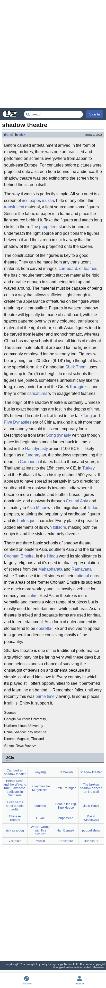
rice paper (31, 200)
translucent (14, 207)
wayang (40, 772)
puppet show (91, 830)
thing (8, 134)
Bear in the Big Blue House (65, 805)
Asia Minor (36, 507)
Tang (87, 416)
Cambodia (29, 461)
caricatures (37, 393)
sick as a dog (15, 830)
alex (22, 134)
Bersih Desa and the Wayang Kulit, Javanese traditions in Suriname (14, 788)
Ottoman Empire (19, 556)
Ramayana (82, 569)
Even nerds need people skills (15, 805)
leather (90, 268)
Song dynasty (58, 435)
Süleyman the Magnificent (40, 788)
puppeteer (48, 226)
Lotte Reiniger (66, 788)
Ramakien (65, 772)
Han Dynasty (66, 830)
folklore (59, 527)
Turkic (92, 507)
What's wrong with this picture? (40, 830)
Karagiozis (80, 387)
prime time (45, 696)
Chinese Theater (15, 818)
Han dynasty (36, 448)
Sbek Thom (75, 367)
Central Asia (77, 501)
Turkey (88, 468)
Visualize (14, 841)
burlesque (26, 521)
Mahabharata (50, 569)
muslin (48, 200)
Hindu (52, 556)
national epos (86, 576)
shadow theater (91, 772)
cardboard (68, 268)
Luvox (40, 818)
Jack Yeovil (91, 806)
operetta (43, 628)
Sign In (94, 114)
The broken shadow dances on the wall (91, 788)
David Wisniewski (91, 818)
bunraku (40, 806)
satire (33, 595)
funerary (32, 455)
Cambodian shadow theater (15, 772)
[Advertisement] (53, 54)
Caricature (65, 841)
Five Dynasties (17, 422)
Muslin (40, 841)
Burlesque (91, 841)
